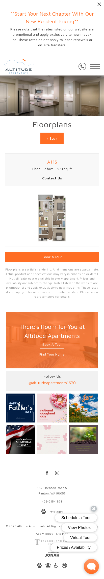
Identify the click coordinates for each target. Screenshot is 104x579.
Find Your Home (52, 354)
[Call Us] (82, 66)
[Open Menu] (95, 66)
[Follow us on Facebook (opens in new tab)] (47, 474)
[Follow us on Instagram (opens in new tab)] (57, 474)
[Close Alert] (99, 5)
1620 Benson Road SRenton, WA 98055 (52, 490)
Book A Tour (52, 344)
